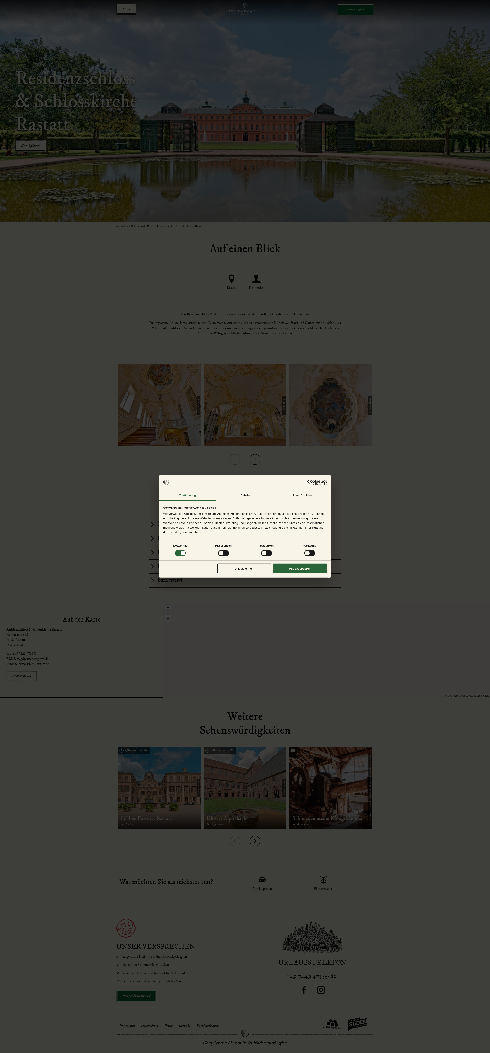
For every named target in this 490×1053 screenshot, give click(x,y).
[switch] (223, 553)
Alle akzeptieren (299, 568)
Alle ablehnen (244, 568)
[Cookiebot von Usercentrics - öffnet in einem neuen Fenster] (310, 482)
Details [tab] (245, 495)
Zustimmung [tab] (187, 495)
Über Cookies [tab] (302, 495)
